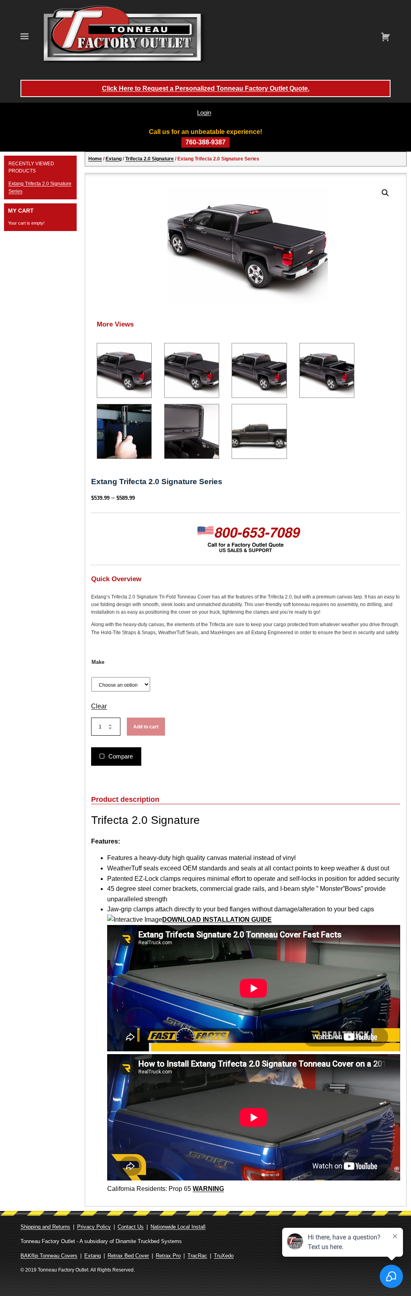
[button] (385, 193)
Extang (114, 159)
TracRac (197, 1256)
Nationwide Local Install (178, 1227)
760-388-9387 (205, 142)
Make (98, 662)
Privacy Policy (94, 1227)
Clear (99, 706)
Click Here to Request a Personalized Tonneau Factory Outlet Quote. (205, 88)
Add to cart (146, 727)
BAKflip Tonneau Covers (48, 1256)
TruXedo (224, 1256)
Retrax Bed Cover (128, 1256)
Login (204, 112)
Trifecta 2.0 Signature (149, 159)
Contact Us (131, 1227)
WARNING (208, 1188)
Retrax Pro (168, 1256)
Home (95, 159)
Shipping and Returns (45, 1227)
